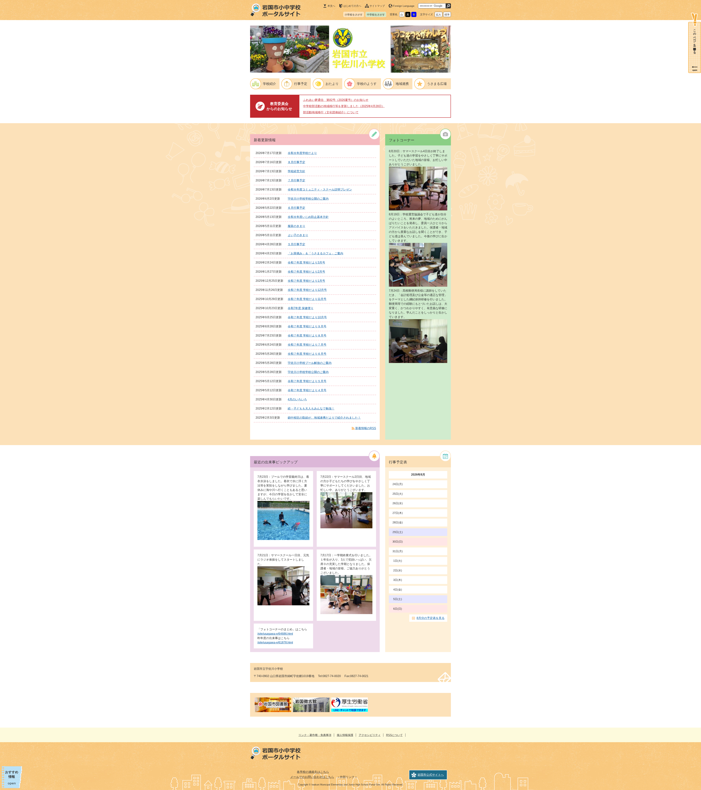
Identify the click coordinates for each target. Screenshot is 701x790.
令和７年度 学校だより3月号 (306, 262)
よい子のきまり (298, 235)
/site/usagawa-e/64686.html (275, 633)
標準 (447, 14)
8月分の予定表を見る (431, 618)
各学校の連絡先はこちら (313, 771)
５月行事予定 (296, 244)
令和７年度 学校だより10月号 (307, 317)
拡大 (438, 14)
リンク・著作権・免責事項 (314, 735)
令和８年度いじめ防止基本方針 (308, 216)
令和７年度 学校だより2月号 (306, 271)
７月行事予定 (296, 180)
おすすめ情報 (11, 774)
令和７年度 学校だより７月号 (307, 344)
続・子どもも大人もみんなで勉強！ (311, 408)
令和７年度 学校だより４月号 (307, 390)
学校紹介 (269, 84)
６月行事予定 (296, 207)
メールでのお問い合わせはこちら (312, 777)
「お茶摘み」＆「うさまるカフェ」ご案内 (315, 253)
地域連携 (402, 84)
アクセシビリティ (370, 735)
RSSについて (394, 735)
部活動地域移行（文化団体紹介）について (331, 112)
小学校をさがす (354, 14)
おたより (332, 84)
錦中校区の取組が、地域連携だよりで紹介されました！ (324, 417)
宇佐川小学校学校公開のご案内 (308, 198)
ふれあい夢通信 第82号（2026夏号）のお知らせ (335, 99)
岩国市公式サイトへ (430, 774)
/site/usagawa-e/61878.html (275, 642)
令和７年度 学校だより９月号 (307, 326)
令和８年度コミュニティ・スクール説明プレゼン (320, 189)
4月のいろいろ (297, 399)
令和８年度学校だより (302, 153)
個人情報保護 (345, 735)
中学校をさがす (376, 14)
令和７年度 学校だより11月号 (307, 299)
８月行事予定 (296, 162)
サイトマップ (377, 5)
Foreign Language (403, 5)
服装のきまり (296, 226)
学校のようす (367, 84)
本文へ (331, 5)
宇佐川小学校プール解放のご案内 (310, 362)
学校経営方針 (296, 171)
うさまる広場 (437, 84)
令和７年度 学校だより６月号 (307, 353)
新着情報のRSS (365, 428)
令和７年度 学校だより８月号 (307, 335)
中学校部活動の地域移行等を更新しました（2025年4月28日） (344, 106)
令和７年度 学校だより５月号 (307, 381)
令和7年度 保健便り (300, 308)
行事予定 (300, 84)
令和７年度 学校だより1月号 (306, 280)
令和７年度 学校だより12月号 (307, 289)
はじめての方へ (352, 5)
